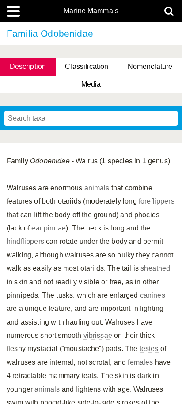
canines (152, 295)
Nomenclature (150, 66)
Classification (86, 66)
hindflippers (25, 241)
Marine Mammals (91, 11)
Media (91, 84)
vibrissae (97, 335)
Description (28, 66)
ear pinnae (48, 228)
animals (97, 188)
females (140, 362)
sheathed (155, 268)
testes (149, 348)
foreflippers (156, 201)
